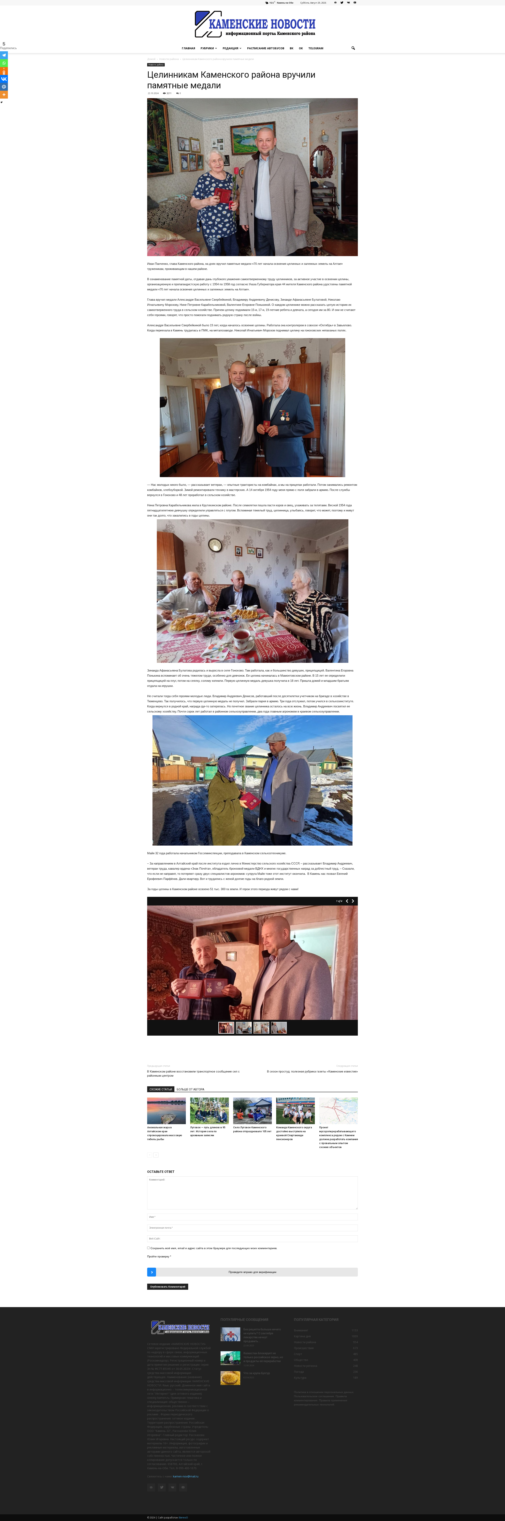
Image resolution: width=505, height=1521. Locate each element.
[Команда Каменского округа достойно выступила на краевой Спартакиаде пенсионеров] (295, 1111)
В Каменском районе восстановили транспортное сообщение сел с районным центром (193, 1073)
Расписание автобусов (265, 48)
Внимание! (301, 1330)
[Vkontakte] (4, 79)
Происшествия (304, 1348)
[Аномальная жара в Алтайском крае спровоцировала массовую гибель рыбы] (166, 1111)
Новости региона (305, 1366)
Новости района (156, 64)
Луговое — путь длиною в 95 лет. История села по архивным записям (207, 1131)
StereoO (183, 1517)
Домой (151, 59)
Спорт (298, 1354)
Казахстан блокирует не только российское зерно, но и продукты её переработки (263, 1357)
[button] (353, 48)
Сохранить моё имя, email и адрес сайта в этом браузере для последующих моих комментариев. (214, 1248)
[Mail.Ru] (4, 87)
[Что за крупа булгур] (230, 1378)
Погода (299, 1372)
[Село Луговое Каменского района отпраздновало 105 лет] (252, 1111)
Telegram (315, 48)
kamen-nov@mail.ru (185, 1476)
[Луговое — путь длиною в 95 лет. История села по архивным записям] (209, 1111)
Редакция (230, 48)
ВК (291, 48)
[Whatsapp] (4, 63)
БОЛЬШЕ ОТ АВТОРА (190, 1089)
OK (301, 48)
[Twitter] (342, 3)
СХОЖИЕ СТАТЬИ (161, 1089)
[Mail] (335, 3)
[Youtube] (355, 3)
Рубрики (207, 48)
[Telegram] (4, 55)
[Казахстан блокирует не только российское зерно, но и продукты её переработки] (230, 1358)
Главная (188, 48)
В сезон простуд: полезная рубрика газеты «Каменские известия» (312, 1071)
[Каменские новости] (252, 25)
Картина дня (302, 1336)
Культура (300, 1377)
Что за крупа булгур (256, 1373)
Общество (301, 1360)
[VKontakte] (348, 3)
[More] (4, 95)
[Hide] (1, 102)
